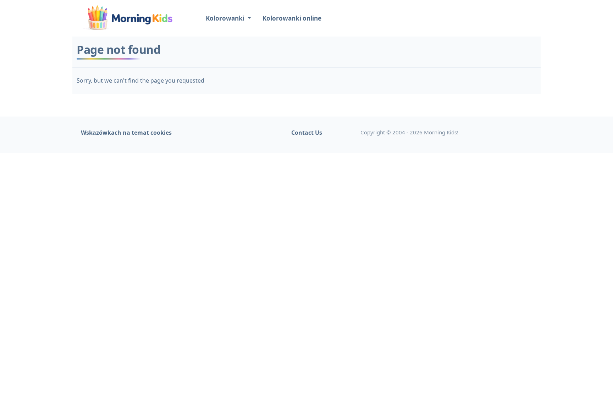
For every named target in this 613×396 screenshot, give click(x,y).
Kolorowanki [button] (226, 18)
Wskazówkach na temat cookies (126, 132)
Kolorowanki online (292, 18)
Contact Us (306, 132)
